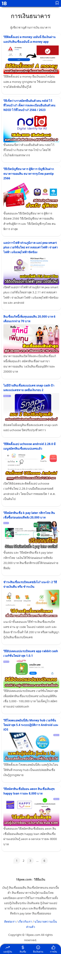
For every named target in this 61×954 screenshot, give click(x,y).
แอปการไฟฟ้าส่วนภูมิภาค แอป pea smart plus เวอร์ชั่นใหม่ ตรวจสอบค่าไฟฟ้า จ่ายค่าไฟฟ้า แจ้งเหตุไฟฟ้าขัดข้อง (30, 247)
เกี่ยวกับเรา (25, 921)
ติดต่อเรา (10, 921)
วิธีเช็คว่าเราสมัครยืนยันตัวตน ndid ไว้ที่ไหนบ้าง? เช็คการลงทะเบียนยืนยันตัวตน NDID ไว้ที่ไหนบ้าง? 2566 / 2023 (29, 105)
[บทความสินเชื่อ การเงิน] (57, 3)
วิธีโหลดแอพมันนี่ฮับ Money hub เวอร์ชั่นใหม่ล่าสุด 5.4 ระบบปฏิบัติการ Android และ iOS (30, 724)
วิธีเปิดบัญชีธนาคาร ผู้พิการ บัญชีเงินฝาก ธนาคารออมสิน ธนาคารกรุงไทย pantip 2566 (28, 173)
